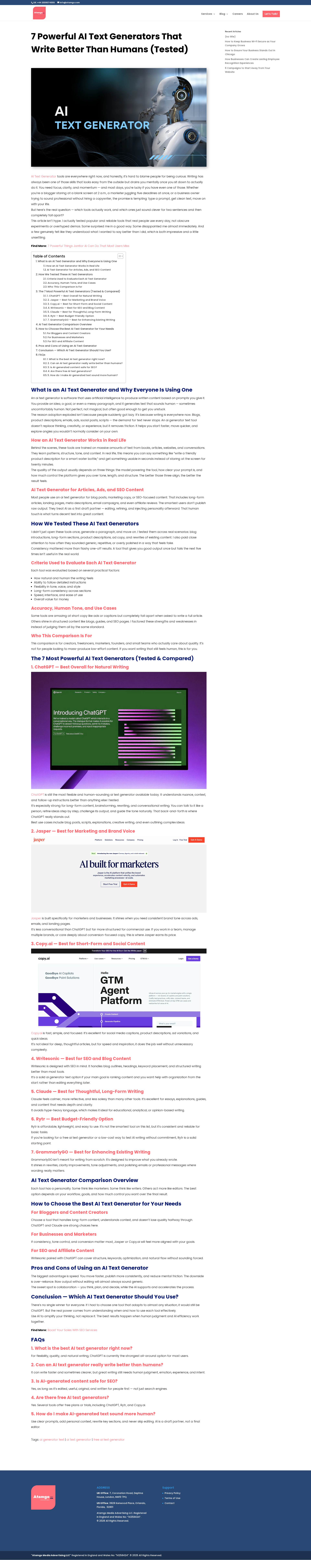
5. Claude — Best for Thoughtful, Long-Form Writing (79, 311)
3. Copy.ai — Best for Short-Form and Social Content (80, 304)
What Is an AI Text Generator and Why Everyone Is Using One (77, 261)
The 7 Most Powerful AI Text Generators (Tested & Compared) (79, 291)
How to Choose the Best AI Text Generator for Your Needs (76, 329)
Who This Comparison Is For (65, 286)
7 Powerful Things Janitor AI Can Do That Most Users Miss (88, 246)
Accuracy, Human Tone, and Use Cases (72, 282)
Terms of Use (172, 1498)
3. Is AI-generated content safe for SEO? (72, 367)
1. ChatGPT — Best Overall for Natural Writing (74, 295)
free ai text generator (109, 1440)
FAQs (42, 355)
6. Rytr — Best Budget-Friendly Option (71, 316)
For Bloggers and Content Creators (68, 333)
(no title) (230, 36)
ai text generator (79, 1440)
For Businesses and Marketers (66, 337)
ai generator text (52, 1440)
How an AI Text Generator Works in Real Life (72, 265)
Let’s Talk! (271, 14)
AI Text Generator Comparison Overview (65, 324)
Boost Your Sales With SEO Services (72, 1330)
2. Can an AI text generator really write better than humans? (85, 363)
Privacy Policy (172, 1493)
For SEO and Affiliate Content (66, 341)
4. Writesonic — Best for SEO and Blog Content (76, 307)
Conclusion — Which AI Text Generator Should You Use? (75, 350)
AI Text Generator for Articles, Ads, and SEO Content (79, 269)
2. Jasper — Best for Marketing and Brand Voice (77, 300)
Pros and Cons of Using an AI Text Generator (68, 346)
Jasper (36, 918)
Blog (222, 14)
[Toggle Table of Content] (118, 256)
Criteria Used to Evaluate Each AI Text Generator (77, 278)
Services (206, 14)
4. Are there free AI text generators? (70, 371)
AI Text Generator (43, 176)
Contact (169, 1503)
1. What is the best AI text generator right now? (76, 359)
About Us (253, 14)
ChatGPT (37, 795)
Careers (237, 14)
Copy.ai (36, 1033)
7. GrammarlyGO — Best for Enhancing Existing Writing (81, 319)
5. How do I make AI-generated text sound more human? (83, 375)
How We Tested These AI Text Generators (66, 274)
